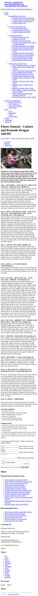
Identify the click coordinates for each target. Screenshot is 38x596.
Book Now (8, 145)
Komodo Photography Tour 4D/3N (23, 46)
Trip (6, 556)
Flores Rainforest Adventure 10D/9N (23, 65)
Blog (6, 109)
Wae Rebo (8, 567)
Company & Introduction (12, 100)
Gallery (7, 118)
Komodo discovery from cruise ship (23, 18)
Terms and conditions (15, 106)
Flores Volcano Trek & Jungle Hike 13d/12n (18, 481)
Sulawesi (7, 570)
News (10, 111)
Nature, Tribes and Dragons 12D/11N (24, 71)
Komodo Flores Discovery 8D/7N (23, 74)
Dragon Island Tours (15, 102)
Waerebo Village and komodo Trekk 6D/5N (18, 490)
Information (12, 113)
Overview (8, 142)
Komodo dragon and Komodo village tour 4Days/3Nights (24, 43)
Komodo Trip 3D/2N (19, 39)
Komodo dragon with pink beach (22, 21)
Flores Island (12, 108)
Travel (7, 559)
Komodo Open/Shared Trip (17, 26)
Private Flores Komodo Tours (18, 63)
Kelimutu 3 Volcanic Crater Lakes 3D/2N (17, 492)
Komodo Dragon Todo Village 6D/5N (24, 97)
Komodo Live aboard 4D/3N (21, 41)
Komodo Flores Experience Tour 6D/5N (17, 494)
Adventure (8, 563)
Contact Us (8, 122)
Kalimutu (7, 577)
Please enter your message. (26, 458)
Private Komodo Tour (15, 35)
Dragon (7, 572)
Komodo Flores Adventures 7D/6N (23, 76)
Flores (6, 568)
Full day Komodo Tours (19, 28)
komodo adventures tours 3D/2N (22, 56)
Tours (6, 14)
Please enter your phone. (26, 452)
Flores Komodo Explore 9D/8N (22, 72)
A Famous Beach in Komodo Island (23, 19)
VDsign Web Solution (13, 594)
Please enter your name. (26, 446)
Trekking (7, 575)
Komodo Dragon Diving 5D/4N (22, 58)
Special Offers (13, 116)
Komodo (7, 561)
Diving (7, 574)
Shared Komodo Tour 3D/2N (21, 32)
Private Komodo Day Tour (20, 37)
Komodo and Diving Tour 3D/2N (22, 53)
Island (6, 565)
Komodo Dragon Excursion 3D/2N (23, 55)
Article (11, 115)
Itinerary (7, 144)
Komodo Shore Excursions (17, 16)
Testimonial (8, 120)
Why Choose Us (14, 104)
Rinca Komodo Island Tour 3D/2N (23, 48)
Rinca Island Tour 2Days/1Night (22, 60)
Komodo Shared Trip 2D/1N (21, 30)
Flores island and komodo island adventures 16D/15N (22, 94)
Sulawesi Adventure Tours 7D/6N (22, 88)
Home (6, 12)
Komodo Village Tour (19, 23)
